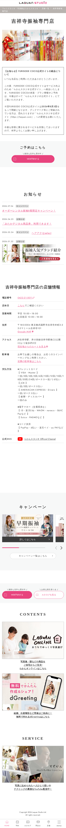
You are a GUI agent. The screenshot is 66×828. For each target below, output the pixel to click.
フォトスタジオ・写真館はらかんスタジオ (20, 8)
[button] (61, 547)
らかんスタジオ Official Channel (40, 438)
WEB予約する (33, 159)
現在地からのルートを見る (32, 346)
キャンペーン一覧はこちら (33, 555)
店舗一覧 (45, 8)
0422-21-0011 (25, 297)
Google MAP (25, 331)
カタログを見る (49, 594)
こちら (21, 305)
